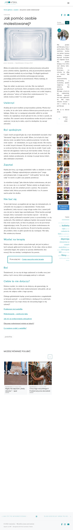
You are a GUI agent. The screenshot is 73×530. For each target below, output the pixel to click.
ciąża (63, 228)
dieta (68, 247)
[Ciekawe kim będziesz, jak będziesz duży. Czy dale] (66, 163)
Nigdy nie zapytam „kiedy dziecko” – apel (15, 390)
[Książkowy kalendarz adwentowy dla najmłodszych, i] (66, 190)
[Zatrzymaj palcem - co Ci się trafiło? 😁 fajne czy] (60, 150)
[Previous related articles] (45, 357)
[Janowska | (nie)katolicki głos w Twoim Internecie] (11, 2)
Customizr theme (28, 526)
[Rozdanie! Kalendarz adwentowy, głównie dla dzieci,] (66, 183)
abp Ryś (67, 228)
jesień (66, 222)
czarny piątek (66, 236)
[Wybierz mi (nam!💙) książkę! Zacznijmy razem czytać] (66, 143)
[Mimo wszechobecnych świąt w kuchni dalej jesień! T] (60, 190)
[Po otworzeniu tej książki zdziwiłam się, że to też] (66, 170)
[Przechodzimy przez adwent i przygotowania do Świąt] (60, 183)
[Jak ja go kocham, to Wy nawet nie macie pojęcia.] (60, 197)
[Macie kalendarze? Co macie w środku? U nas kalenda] (66, 157)
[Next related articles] (50, 357)
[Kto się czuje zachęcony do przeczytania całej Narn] (66, 137)
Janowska (10, 63)
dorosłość (64, 252)
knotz (68, 255)
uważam (16, 10)
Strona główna (8, 10)
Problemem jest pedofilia (13, 309)
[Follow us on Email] (68, 15)
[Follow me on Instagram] (65, 15)
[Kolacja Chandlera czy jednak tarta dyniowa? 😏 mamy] (60, 170)
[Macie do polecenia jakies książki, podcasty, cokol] (60, 137)
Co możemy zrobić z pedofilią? (15, 328)
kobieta (65, 226)
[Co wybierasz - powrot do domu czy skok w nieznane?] (60, 143)
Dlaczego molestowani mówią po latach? (19, 323)
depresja (65, 239)
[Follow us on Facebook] (61, 15)
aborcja (59, 249)
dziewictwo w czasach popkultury (64, 244)
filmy (63, 255)
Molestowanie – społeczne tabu (16, 314)
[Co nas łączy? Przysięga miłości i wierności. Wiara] (66, 197)
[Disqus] (28, 426)
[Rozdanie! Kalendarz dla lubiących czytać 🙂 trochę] (66, 177)
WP (10, 526)
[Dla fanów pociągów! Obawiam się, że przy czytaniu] (60, 163)
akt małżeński (61, 222)
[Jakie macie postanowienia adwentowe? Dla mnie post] (60, 157)
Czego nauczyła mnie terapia (33, 259)
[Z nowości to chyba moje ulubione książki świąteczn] (66, 150)
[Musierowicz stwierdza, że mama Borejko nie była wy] (60, 177)
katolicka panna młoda (64, 258)
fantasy (67, 260)
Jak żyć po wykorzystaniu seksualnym (18, 319)
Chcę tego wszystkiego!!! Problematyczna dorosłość (40, 390)
